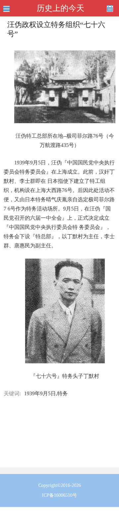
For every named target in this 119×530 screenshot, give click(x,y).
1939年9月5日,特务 (46, 393)
